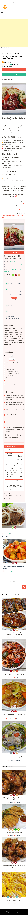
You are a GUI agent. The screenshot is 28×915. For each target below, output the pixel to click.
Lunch (12, 53)
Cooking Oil (10, 375)
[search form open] (14, 3)
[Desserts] (11, 897)
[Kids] (17, 897)
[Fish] (11, 629)
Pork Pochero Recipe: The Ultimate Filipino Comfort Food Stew (14, 715)
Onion (10, 369)
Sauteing (16, 264)
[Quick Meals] (19, 275)
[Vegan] (15, 829)
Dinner (8, 53)
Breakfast (4, 53)
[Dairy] (8, 897)
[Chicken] (11, 795)
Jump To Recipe (12, 70)
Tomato (11, 367)
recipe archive (21, 204)
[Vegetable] (18, 829)
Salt (7, 380)
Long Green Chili (12, 373)
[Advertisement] (14, 33)
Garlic (11, 365)
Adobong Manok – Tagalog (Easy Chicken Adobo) (14, 798)
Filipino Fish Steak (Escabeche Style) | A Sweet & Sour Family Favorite (14, 633)
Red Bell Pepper (12, 371)
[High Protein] (16, 275)
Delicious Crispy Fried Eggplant (14, 832)
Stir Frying (20, 264)
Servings (6, 359)
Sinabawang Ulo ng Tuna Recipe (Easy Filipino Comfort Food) (14, 756)
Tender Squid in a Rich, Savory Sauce (14, 674)
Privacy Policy (16, 912)
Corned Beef (12, 363)
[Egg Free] (9, 829)
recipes (22, 200)
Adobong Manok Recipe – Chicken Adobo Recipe (14, 866)
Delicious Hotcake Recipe (14, 900)
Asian (11, 267)
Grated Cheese (12, 384)
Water (11, 377)
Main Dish (17, 53)
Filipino (14, 267)
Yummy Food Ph (14, 6)
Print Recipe (13, 74)
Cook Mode (7, 356)
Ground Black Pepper (11, 382)
